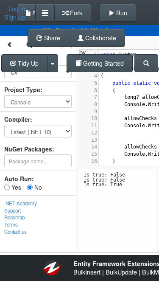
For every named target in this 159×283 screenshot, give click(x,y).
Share (51, 38)
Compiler (17, 119)
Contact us (15, 231)
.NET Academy (20, 203)
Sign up (14, 17)
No (37, 187)
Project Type (22, 89)
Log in (16, 8)
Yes (15, 187)
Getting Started (102, 63)
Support (12, 210)
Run (120, 12)
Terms (11, 224)
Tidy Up (27, 63)
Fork (75, 12)
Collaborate (100, 38)
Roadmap (14, 217)
